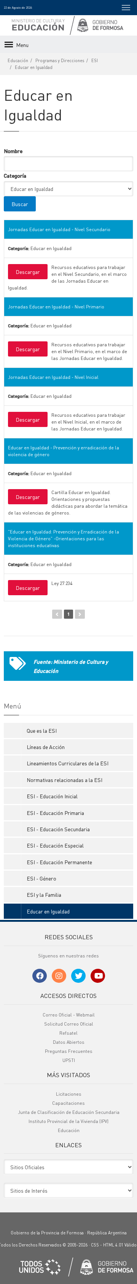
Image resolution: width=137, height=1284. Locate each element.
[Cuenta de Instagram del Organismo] (59, 976)
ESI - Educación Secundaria (58, 829)
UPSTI (68, 1060)
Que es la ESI (42, 730)
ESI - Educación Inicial (52, 796)
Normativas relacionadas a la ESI (64, 779)
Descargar (28, 271)
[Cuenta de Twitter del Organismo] (78, 976)
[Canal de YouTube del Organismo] (98, 976)
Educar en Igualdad (34, 67)
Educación (18, 60)
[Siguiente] (80, 614)
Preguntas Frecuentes (68, 1051)
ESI (94, 60)
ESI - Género (41, 878)
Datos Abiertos (68, 1042)
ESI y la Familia (44, 894)
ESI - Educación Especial (55, 845)
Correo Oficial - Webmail (69, 1015)
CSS (95, 1245)
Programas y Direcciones (59, 60)
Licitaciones (68, 1094)
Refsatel (68, 1033)
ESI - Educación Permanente (59, 862)
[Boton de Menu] (126, 7)
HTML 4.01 (113, 1245)
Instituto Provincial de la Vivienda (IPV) (68, 1121)
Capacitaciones (68, 1103)
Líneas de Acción (46, 746)
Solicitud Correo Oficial (68, 1024)
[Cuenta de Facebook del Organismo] (39, 976)
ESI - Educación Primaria (55, 812)
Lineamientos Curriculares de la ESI (67, 763)
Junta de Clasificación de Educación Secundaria (68, 1112)
